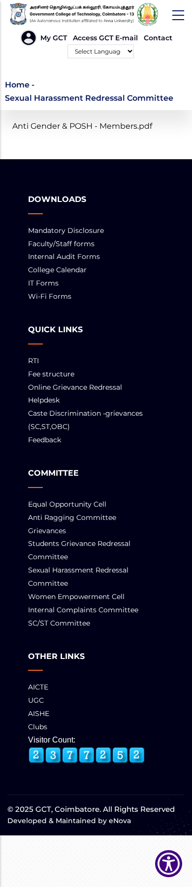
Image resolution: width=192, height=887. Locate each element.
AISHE (38, 713)
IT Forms (43, 283)
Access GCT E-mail (105, 37)
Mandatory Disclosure (66, 230)
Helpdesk (44, 400)
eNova (119, 820)
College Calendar (57, 269)
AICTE (38, 687)
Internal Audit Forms (64, 256)
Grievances (47, 530)
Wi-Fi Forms (49, 296)
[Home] (96, 14)
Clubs (37, 726)
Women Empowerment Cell (76, 596)
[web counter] (86, 755)
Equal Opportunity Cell (67, 504)
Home (17, 84)
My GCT (53, 37)
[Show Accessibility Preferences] (168, 863)
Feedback (44, 439)
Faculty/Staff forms (61, 243)
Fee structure (51, 374)
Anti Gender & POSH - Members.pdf (82, 126)
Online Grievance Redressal (75, 387)
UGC (36, 700)
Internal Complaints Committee (83, 609)
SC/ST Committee (59, 623)
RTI (33, 360)
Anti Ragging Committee (72, 517)
